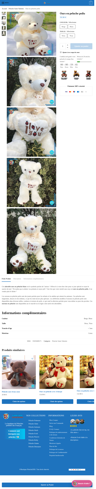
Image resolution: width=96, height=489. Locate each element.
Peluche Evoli (33, 433)
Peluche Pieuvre (34, 437)
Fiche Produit (6, 279)
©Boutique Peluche (25, 469)
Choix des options (19, 401)
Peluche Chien (33, 424)
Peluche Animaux (34, 427)
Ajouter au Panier (47, 485)
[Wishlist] (32, 358)
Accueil (4, 9)
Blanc (72, 27)
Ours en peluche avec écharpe (50, 392)
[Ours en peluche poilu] (31, 34)
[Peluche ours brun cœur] (19, 372)
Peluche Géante (34, 443)
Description (17, 279)
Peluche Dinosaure (35, 447)
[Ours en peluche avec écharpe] (56, 372)
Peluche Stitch (33, 430)
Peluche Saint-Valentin (16, 9)
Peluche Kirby (33, 440)
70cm (71, 36)
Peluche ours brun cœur (11, 392)
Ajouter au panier (81, 46)
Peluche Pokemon (34, 420)
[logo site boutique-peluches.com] (47, 3)
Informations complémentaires (34, 279)
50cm (63, 36)
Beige (63, 27)
